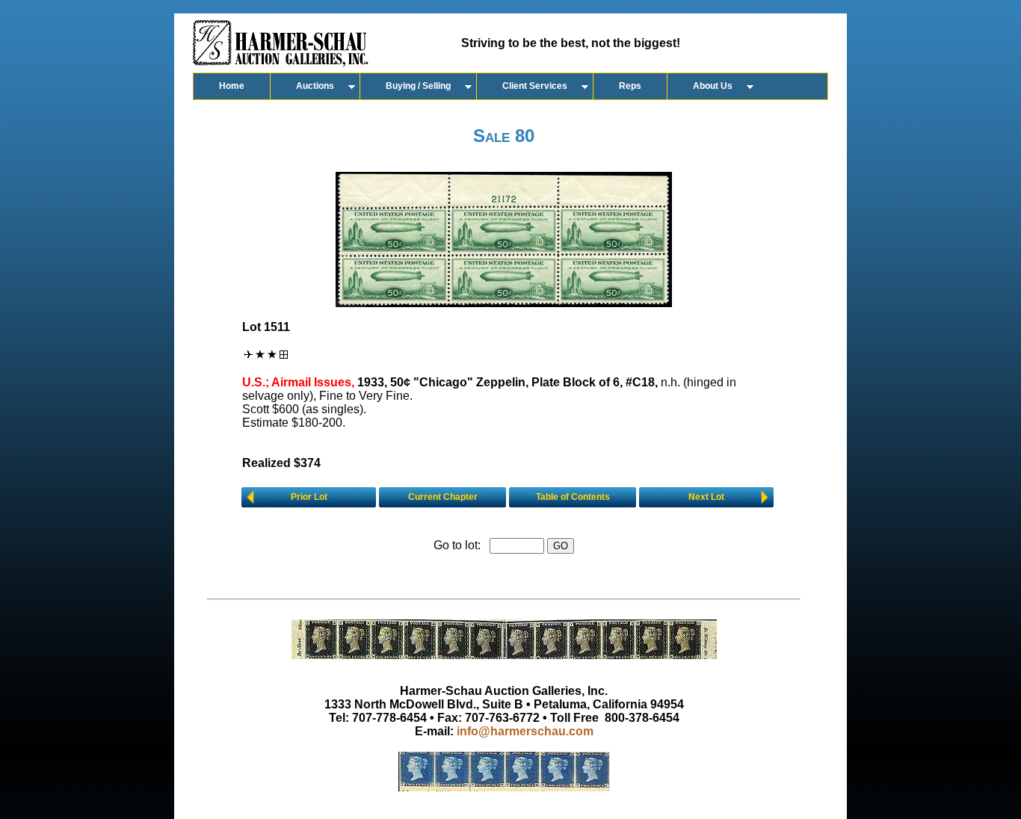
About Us (712, 86)
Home (231, 86)
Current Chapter (443, 497)
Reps (630, 86)
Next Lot (706, 497)
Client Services (534, 86)
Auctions (315, 86)
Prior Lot (309, 497)
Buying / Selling (418, 86)
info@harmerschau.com (525, 731)
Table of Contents (573, 497)
